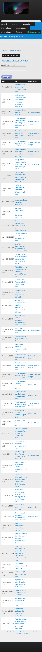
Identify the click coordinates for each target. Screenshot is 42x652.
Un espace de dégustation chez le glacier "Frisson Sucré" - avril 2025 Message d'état (21, 480)
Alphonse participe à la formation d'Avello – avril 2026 (20, 189)
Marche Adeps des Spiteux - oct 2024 (20, 574)
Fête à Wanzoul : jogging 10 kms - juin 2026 (20, 143)
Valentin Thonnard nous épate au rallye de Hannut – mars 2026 (20, 212)
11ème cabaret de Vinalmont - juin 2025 (20, 422)
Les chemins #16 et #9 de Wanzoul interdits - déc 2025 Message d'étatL (21, 259)
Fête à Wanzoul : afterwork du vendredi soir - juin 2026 (20, 152)
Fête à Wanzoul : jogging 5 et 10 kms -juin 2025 (20, 375)
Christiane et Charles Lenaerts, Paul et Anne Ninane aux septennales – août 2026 (21, 101)
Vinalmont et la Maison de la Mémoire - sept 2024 (20, 601)
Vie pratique (6, 32)
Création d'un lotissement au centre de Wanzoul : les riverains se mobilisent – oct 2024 (20, 553)
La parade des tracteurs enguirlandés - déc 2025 (20, 293)
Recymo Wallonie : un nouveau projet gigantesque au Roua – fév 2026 (20, 225)
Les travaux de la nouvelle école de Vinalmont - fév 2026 (21, 237)
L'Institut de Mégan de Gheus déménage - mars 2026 (21, 201)
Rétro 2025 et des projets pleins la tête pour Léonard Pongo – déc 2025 (21, 271)
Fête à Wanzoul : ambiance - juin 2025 (20, 357)
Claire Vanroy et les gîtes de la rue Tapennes (21, 338)
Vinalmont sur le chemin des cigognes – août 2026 (20, 88)
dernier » (26, 633)
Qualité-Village (33, 385)
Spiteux (30, 122)
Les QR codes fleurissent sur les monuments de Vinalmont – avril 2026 (20, 177)
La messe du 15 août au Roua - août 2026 (20, 112)
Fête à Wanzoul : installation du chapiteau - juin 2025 (20, 395)
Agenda (15, 24)
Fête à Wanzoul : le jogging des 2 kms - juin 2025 (20, 404)
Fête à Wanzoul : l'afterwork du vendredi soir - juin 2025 (20, 384)
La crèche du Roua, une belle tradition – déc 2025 (20, 283)
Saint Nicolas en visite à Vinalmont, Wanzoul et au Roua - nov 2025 (20, 320)
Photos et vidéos (33, 32)
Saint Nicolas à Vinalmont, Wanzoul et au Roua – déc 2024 (20, 516)
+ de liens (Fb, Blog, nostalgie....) (12, 36)
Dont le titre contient (9, 65)
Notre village (6, 28)
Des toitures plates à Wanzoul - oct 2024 (21, 566)
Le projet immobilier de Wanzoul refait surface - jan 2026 (21, 247)
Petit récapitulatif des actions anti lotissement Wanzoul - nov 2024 (21, 538)
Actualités (27, 24)
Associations (21, 28)
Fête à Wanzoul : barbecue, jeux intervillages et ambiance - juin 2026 (20, 122)
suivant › (18, 633)
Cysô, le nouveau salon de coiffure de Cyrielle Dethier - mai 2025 (21, 433)
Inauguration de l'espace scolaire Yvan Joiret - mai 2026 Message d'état (20, 164)
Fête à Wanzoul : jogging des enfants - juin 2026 (20, 134)
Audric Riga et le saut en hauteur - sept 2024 (21, 592)
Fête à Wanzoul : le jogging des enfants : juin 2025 (20, 366)
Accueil (4, 24)
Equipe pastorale (34, 112)
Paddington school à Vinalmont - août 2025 (21, 347)
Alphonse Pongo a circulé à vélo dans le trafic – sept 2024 (20, 583)
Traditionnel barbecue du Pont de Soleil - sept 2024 (20, 612)
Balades (19, 32)
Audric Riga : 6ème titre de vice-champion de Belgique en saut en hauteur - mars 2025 (21, 495)
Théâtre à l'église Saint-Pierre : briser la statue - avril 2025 (20, 455)
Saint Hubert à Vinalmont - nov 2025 (20, 330)
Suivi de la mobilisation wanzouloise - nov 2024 (19, 526)
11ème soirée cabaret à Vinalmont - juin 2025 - (20, 413)
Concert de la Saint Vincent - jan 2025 (20, 507)
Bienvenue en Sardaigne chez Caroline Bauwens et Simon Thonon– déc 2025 (20, 306)
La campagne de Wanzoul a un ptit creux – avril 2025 (20, 444)
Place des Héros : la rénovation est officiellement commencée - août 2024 (21, 623)
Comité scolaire (33, 164)
